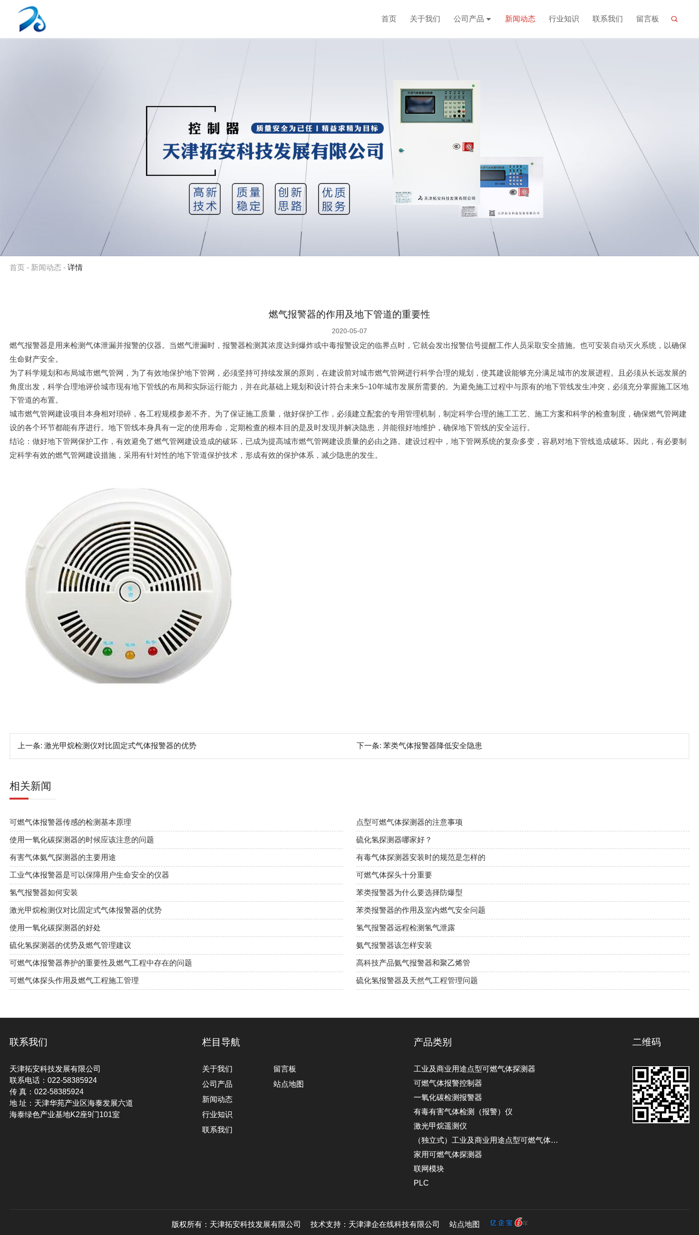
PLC (421, 1183)
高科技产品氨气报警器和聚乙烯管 (413, 963)
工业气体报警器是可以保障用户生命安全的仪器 (89, 875)
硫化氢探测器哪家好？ (394, 840)
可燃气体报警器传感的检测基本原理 (70, 822)
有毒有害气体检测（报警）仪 (463, 1112)
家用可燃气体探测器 (448, 1154)
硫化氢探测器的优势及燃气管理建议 (70, 945)
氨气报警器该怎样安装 (394, 945)
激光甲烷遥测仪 (440, 1126)
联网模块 (429, 1169)
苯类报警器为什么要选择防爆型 (409, 892)
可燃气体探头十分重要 (394, 875)
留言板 (647, 19)
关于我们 (425, 19)
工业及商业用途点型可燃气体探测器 (474, 1069)
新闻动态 (520, 19)
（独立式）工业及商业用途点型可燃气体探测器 (488, 1140)
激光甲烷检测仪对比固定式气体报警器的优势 (120, 746)
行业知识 (564, 19)
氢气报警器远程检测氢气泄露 (405, 928)
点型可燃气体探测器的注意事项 (409, 822)
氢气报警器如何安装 (44, 892)
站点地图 (288, 1084)
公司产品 (469, 19)
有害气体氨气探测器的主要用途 (63, 857)
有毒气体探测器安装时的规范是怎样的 (420, 857)
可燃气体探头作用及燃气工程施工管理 (74, 980)
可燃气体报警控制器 (448, 1083)
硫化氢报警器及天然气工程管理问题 (417, 980)
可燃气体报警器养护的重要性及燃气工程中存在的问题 (101, 963)
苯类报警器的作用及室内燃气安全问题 (420, 910)
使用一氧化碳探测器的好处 (55, 928)
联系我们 (607, 19)
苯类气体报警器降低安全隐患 (432, 746)
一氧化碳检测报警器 (448, 1097)
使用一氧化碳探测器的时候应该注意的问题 (82, 840)
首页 (389, 19)
